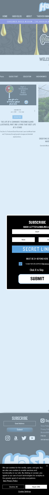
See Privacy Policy (10, 480)
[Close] (45, 467)
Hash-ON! (36, 487)
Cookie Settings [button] (24, 491)
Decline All (13, 487)
